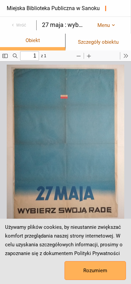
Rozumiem (95, 271)
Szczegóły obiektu (98, 42)
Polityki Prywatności (97, 253)
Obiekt (33, 40)
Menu (103, 25)
